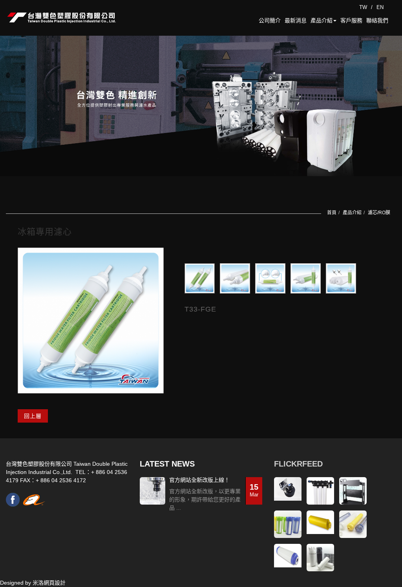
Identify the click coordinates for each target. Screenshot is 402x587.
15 (254, 490)
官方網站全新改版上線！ (199, 480)
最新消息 (296, 20)
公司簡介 (270, 20)
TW (363, 7)
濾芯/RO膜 (379, 212)
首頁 (331, 212)
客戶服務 (351, 20)
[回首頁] (61, 18)
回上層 (33, 416)
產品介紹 (322, 20)
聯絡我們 (377, 20)
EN (380, 7)
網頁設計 (55, 583)
